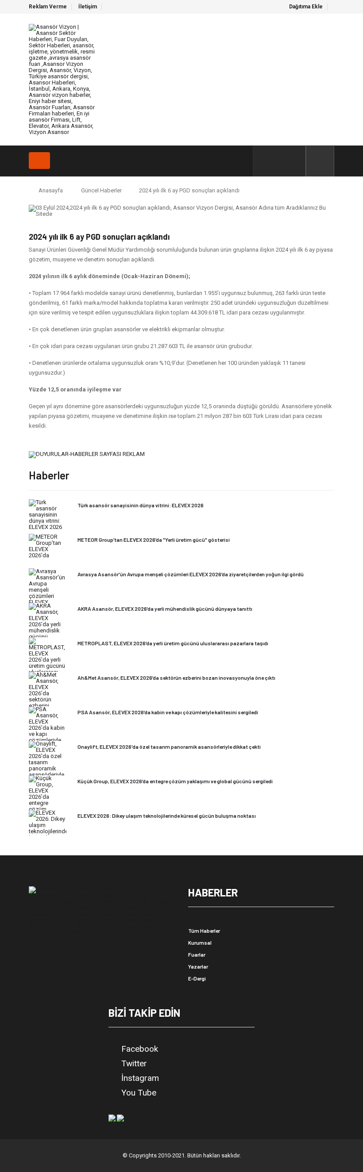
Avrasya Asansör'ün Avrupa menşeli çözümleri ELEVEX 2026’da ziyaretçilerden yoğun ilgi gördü (190, 574)
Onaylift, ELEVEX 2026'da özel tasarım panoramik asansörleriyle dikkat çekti (169, 746)
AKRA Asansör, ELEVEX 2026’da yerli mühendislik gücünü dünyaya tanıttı (164, 608)
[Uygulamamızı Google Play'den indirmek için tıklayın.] (112, 1117)
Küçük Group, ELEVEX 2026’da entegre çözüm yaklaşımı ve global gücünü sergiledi (175, 781)
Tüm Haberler (204, 930)
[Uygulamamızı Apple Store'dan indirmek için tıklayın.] (120, 1117)
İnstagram (140, 1078)
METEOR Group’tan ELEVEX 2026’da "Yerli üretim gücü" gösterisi (153, 539)
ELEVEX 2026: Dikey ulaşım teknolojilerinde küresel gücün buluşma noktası (166, 815)
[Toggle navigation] (39, 160)
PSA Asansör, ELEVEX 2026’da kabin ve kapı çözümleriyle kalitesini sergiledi (167, 712)
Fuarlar (196, 954)
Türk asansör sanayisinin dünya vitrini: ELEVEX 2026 (140, 505)
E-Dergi (197, 978)
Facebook (139, 1049)
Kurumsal (200, 942)
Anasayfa (51, 190)
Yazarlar (198, 966)
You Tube (138, 1093)
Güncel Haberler (101, 190)
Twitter (134, 1064)
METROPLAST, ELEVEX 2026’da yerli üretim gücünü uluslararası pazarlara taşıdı (172, 643)
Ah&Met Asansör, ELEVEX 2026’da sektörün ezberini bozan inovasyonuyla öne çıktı (176, 677)
